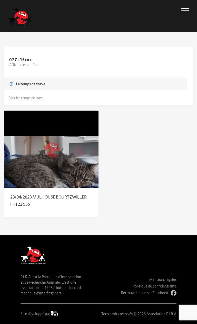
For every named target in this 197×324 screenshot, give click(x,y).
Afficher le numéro (23, 64)
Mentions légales (162, 279)
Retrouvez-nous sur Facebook (144, 293)
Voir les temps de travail (27, 98)
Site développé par (36, 313)
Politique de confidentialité (154, 286)
